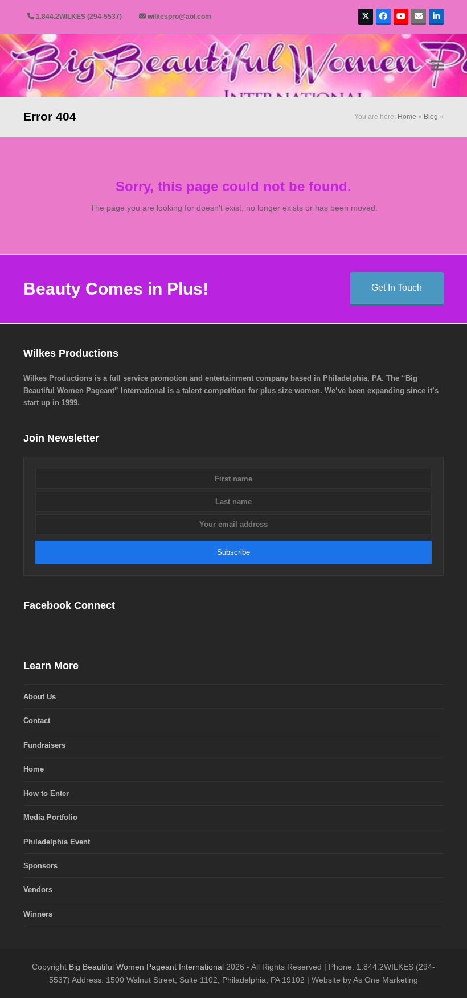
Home (407, 117)
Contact (36, 720)
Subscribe (233, 552)
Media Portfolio (50, 817)
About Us (39, 696)
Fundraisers (44, 745)
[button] (437, 66)
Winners (37, 914)
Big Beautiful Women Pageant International (146, 966)
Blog (431, 117)
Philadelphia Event (56, 842)
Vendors (37, 889)
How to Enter (46, 793)
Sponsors (40, 865)
